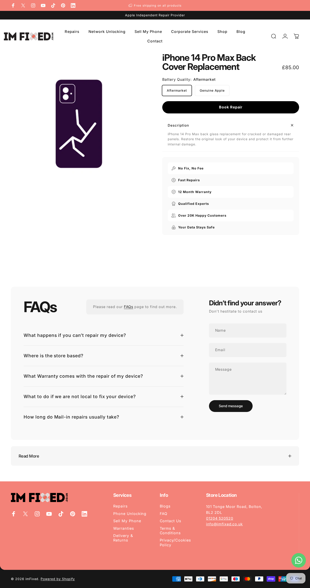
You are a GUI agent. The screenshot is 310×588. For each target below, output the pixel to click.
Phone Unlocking (129, 513)
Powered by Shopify (58, 579)
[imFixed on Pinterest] (63, 5)
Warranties (123, 528)
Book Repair (231, 107)
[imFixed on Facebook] (13, 5)
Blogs (165, 506)
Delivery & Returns (123, 537)
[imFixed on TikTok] (53, 5)
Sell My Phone (127, 521)
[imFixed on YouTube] (43, 5)
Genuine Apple (212, 90)
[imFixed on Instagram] (33, 5)
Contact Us (170, 521)
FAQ (163, 513)
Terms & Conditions (170, 530)
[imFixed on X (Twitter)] (23, 5)
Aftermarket (177, 90)
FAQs (128, 306)
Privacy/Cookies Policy (175, 542)
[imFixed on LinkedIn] (73, 5)
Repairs (120, 506)
